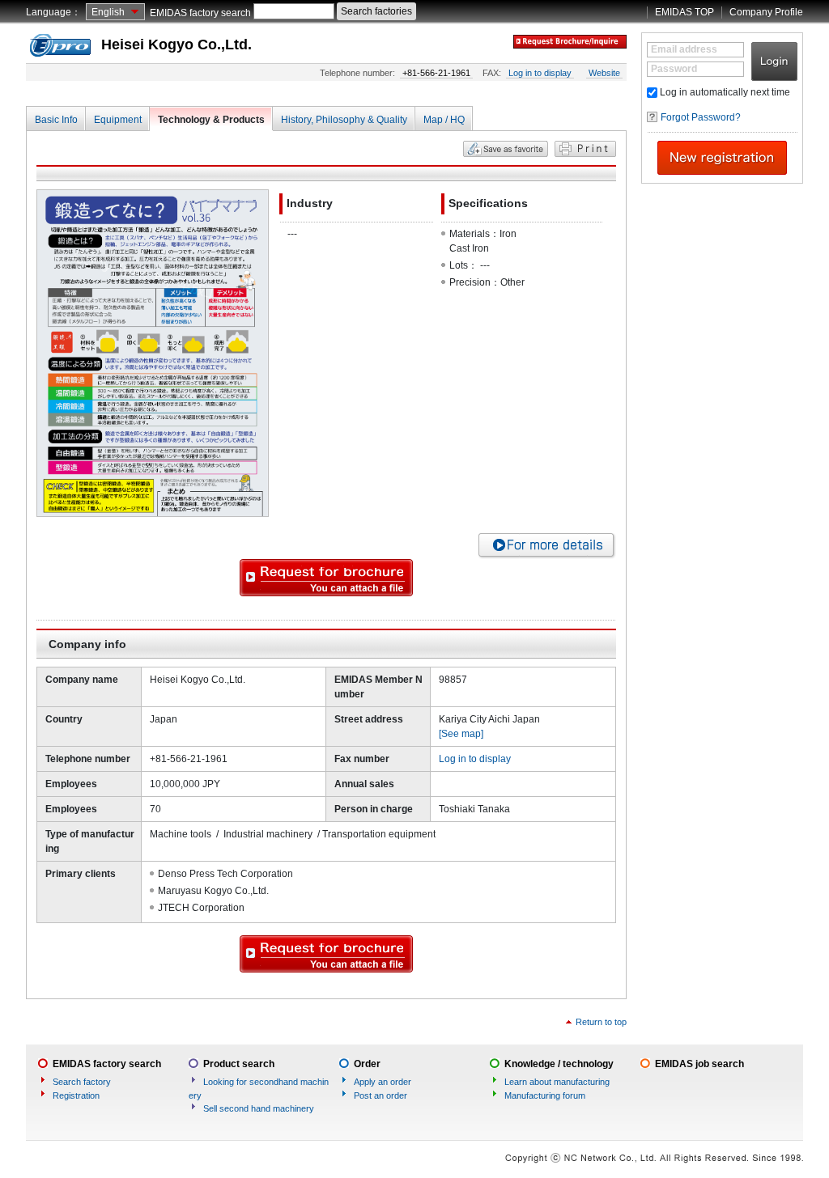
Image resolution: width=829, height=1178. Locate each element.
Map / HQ (444, 119)
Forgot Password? (701, 117)
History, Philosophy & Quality (344, 119)
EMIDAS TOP (684, 12)
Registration (76, 1095)
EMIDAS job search (699, 1064)
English (108, 12)
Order (367, 1064)
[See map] (461, 733)
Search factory (82, 1082)
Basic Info (56, 119)
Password (674, 68)
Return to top (601, 1022)
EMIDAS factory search (200, 13)
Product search (238, 1064)
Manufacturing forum (544, 1095)
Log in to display (540, 73)
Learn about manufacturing (557, 1082)
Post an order (380, 1095)
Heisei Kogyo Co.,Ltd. (176, 44)
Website (604, 73)
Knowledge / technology (559, 1064)
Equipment (118, 119)
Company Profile (766, 12)
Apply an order (382, 1082)
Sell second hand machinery (258, 1108)
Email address (684, 49)
